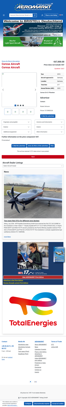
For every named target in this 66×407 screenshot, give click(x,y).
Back (33, 157)
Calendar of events (40, 349)
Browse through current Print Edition (15, 283)
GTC (52, 344)
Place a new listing (51, 15)
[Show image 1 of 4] (15, 105)
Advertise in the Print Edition (13, 280)
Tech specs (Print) (23, 351)
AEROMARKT (39, 341)
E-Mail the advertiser (47, 116)
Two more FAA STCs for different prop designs (21, 221)
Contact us (38, 370)
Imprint (37, 372)
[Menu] (4, 15)
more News (7, 237)
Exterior (6, 127)
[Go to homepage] (33, 6)
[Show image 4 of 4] (23, 105)
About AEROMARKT (41, 344)
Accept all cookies (58, 403)
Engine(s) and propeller (11, 122)
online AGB (54, 347)
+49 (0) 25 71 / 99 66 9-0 (8, 347)
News (36, 347)
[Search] (34, 15)
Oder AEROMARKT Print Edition (33, 277)
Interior (39, 127)
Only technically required (41, 403)
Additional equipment (10, 132)
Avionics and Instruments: (44, 122)
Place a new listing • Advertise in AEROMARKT (41, 354)
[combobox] (21, 15)
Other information (42, 132)
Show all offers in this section (11, 61)
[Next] (35, 90)
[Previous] (3, 90)
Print (52, 146)
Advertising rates (23, 344)
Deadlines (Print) (23, 354)
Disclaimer (38, 367)
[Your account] (42, 15)
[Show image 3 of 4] (20, 105)
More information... (12, 405)
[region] (33, 205)
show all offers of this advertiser (38, 146)
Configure (28, 403)
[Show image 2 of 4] (18, 105)
